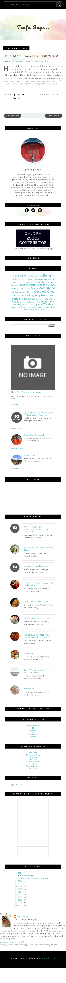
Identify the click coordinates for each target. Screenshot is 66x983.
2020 (20, 873)
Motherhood (47, 288)
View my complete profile (12, 942)
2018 (20, 881)
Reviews (40, 299)
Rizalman (33, 764)
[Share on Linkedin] (14, 98)
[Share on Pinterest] (19, 94)
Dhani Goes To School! (34, 435)
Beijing (40, 276)
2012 (20, 897)
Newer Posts (12, 115)
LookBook (33, 757)
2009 (20, 905)
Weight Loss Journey (29, 307)
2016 (20, 886)
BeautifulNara (33, 725)
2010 (20, 902)
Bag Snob (33, 752)
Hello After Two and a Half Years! (30, 56)
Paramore (33, 734)
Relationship (30, 299)
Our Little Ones (44, 291)
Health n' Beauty (46, 284)
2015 (20, 889)
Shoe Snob (33, 768)
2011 (20, 900)
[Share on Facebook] (14, 94)
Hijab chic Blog (33, 755)
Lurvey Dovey (31, 288)
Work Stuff (39, 310)
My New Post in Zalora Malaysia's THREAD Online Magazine (39, 414)
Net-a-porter (33, 761)
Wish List (41, 307)
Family (28, 61)
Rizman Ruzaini (33, 766)
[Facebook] (26, 210)
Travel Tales (47, 301)
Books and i (17, 61)
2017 (20, 883)
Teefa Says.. (33, 27)
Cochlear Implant (33, 279)
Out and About (21, 295)
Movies (15, 292)
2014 (20, 892)
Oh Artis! (33, 730)
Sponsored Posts (34, 302)
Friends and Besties (27, 284)
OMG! (33, 732)
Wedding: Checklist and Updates (28, 304)
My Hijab (33, 759)
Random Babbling (41, 61)
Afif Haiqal (17, 275)
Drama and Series (19, 282)
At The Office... (30, 276)
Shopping (24, 302)
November (25, 875)
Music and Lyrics (26, 292)
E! (33, 728)
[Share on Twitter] (23, 94)
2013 (20, 894)
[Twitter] (33, 210)
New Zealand (30, 455)
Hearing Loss (17, 288)
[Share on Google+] (19, 98)
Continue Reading (49, 94)
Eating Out (32, 282)
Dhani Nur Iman (47, 279)
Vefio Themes (48, 958)
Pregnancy (34, 295)
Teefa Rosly (22, 916)
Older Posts (53, 115)
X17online (32, 737)
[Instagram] (40, 210)
